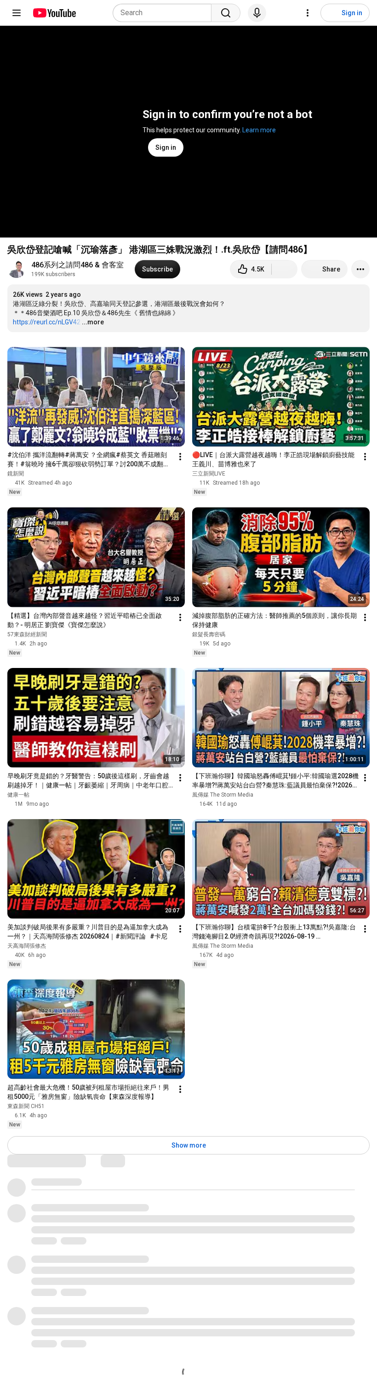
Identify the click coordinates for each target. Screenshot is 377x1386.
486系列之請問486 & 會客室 (77, 264)
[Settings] (307, 12)
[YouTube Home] (54, 13)
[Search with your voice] (257, 13)
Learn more (259, 130)
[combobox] (164, 12)
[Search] (225, 13)
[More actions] (360, 269)
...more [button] (93, 322)
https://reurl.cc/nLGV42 (46, 322)
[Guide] (16, 12)
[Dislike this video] (284, 269)
